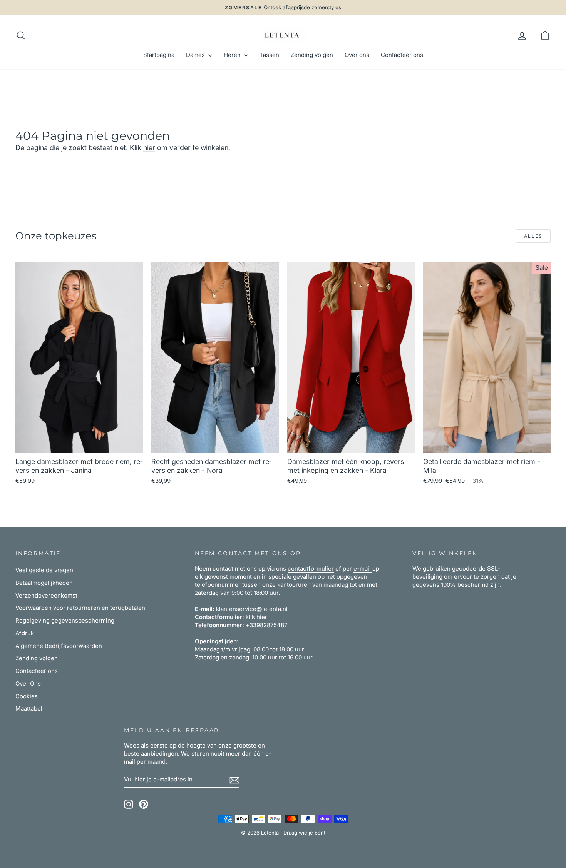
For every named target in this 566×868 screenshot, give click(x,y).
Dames (196, 54)
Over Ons (28, 683)
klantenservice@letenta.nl (252, 609)
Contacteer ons (402, 54)
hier (149, 148)
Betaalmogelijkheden (44, 582)
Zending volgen (312, 54)
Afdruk (24, 633)
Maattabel (28, 708)
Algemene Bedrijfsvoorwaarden (58, 645)
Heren (233, 54)
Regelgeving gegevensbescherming (64, 620)
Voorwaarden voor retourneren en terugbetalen (80, 607)
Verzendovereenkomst (46, 595)
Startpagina (158, 54)
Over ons (357, 54)
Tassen (269, 54)
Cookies (26, 696)
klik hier (256, 617)
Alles (533, 236)
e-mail (362, 568)
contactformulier (311, 568)
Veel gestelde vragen (44, 570)
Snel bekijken (79, 444)
